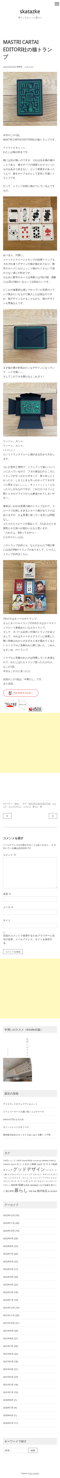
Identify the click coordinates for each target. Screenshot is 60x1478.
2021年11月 (9, 1315)
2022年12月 (9, 1215)
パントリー (37, 1177)
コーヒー (50, 1170)
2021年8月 (8, 1338)
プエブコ (6, 1181)
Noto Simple (33, 1473)
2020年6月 (8, 1415)
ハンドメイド (14, 1177)
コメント (9, 854)
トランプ (27, 806)
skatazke (30, 11)
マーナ (20, 1181)
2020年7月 (8, 1407)
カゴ (45, 1164)
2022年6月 (8, 1261)
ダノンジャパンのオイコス (16, 1127)
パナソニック (26, 1178)
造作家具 (53, 1191)
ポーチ (14, 1181)
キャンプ (7, 1169)
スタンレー (37, 1174)
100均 (18, 1160)
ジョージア (27, 1174)
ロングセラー (39, 1181)
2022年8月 (8, 1246)
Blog (17, 803)
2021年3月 (8, 1376)
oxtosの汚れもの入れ (13, 1119)
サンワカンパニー (14, 1174)
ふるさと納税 (29, 1164)
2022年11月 (9, 1223)
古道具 (27, 1185)
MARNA (45, 1160)
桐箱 (34, 1191)
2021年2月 (8, 1384)
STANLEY (6, 1164)
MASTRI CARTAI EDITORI (39, 803)
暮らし (35, 806)
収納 (20, 1185)
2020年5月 (8, 1423)
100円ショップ (9, 1160)
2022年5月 (8, 1269)
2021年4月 (8, 1369)
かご (19, 1164)
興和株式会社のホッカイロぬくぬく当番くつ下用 (26, 1134)
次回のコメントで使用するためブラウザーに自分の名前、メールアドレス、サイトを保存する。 (29, 939)
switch (13, 1164)
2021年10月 (9, 1323)
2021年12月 (9, 1307)
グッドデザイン (15, 806)
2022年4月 (8, 1276)
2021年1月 (8, 1392)
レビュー (28, 1181)
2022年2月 (8, 1292)
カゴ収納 (52, 1164)
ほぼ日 (39, 1164)
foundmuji (37, 1161)
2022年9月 (8, 1238)
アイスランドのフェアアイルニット (20, 1103)
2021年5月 (8, 1361)
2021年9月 (8, 1330)
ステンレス (47, 1174)
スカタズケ (29, 66)
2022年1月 (8, 1299)
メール (8, 907)
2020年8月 (8, 1399)
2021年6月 (8, 1353)
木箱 (30, 1191)
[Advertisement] (30, 743)
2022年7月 (8, 1253)
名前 (7, 894)
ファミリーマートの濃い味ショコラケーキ (23, 1111)
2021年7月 (8, 1346)
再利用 (14, 1185)
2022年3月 (8, 1284)
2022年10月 (9, 1230)
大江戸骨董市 (44, 1185)
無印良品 (42, 1191)
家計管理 (10, 1191)
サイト (6, 920)
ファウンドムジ (50, 1177)
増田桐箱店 (34, 1185)
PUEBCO (52, 1160)
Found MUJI (27, 1160)
